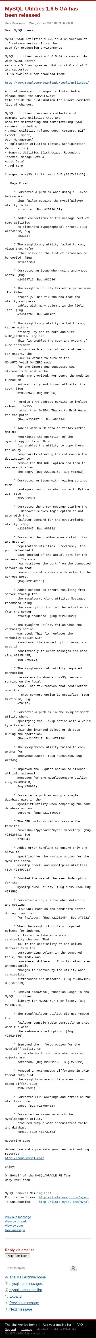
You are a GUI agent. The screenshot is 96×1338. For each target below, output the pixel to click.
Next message (15, 1230)
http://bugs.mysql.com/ (24, 1158)
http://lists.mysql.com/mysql (64, 1197)
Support (10, 1329)
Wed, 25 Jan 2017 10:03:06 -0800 (51, 23)
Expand (15, 1296)
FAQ (80, 1324)
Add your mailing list (57, 1324)
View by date (14, 1225)
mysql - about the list (25, 1290)
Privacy (26, 1329)
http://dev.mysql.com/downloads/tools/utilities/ (47, 83)
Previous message (18, 1217)
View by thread (15, 1221)
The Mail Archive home (27, 1277)
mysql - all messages (26, 1284)
